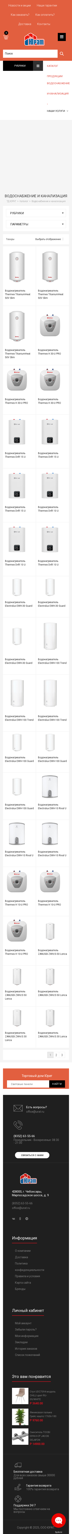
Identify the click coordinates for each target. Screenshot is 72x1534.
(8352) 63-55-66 (24, 1136)
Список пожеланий (27, 1355)
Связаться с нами (32, 1155)
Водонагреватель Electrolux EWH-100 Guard (19, 759)
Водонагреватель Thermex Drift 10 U (48, 509)
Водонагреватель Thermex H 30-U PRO (49, 352)
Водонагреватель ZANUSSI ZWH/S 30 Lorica (16, 1036)
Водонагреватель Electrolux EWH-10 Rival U (52, 806)
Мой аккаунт (23, 1323)
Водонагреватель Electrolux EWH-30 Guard (18, 604)
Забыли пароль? (26, 1329)
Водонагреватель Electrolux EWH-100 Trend (52, 661)
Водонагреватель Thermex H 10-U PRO (16, 903)
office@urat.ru (35, 1111)
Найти (57, 1084)
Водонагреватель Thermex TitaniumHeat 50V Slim (17, 294)
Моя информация (26, 1336)
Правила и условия (27, 1276)
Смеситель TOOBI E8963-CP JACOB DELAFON (40, 1436)
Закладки (21, 1342)
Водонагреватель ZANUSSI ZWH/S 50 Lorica (52, 952)
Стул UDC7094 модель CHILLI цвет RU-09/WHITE (42, 1395)
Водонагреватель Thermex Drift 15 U (15, 455)
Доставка (21, 1257)
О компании (23, 1250)
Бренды (20, 1289)
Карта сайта (23, 1282)
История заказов (26, 1348)
